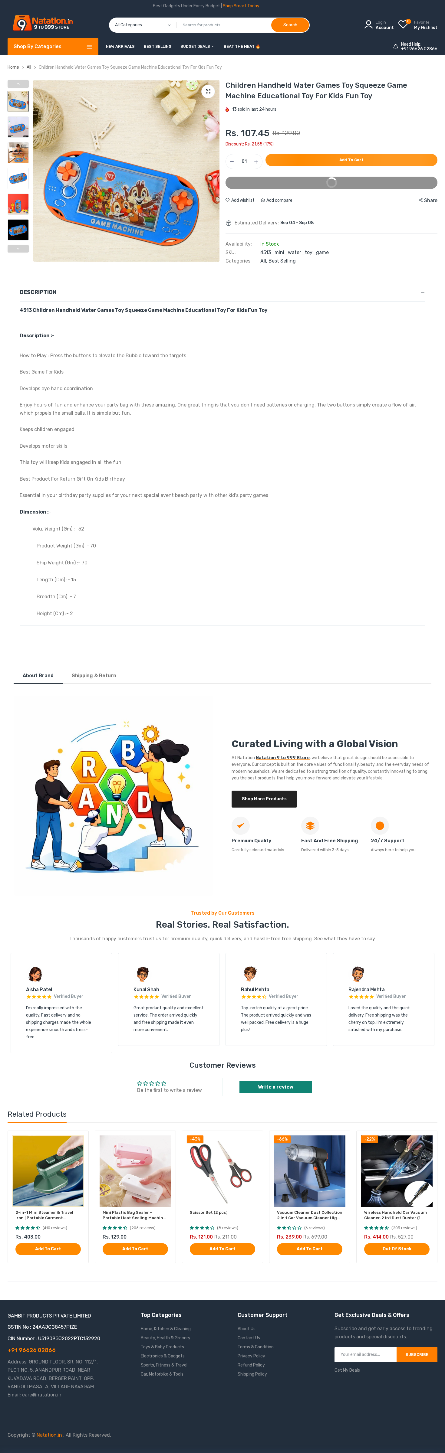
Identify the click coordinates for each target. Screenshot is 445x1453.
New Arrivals (120, 46)
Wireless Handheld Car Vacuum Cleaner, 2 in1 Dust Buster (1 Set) (395, 1215)
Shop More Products (264, 799)
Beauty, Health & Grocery (165, 1337)
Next (213, 171)
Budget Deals (195, 46)
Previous (39, 171)
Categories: (239, 261)
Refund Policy (251, 1365)
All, (264, 261)
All (29, 67)
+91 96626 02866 (419, 49)
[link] (78, 1140)
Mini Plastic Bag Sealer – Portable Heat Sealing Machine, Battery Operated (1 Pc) (134, 1215)
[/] (62, 1435)
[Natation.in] (45, 25)
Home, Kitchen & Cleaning (166, 1328)
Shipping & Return (94, 675)
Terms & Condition (256, 1347)
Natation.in (49, 1435)
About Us (246, 1328)
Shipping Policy (252, 1374)
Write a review (275, 1087)
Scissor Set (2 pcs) (208, 1212)
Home (13, 67)
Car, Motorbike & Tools (162, 1374)
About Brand (38, 675)
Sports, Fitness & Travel (164, 1365)
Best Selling (157, 46)
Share (430, 200)
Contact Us (249, 1337)
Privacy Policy (251, 1356)
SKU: (231, 252)
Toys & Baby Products (162, 1347)
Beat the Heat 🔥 (242, 46)
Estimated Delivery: (257, 223)
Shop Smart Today (241, 5)
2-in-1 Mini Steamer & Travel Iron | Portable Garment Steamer (44, 1215)
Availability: (239, 244)
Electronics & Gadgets (163, 1356)
